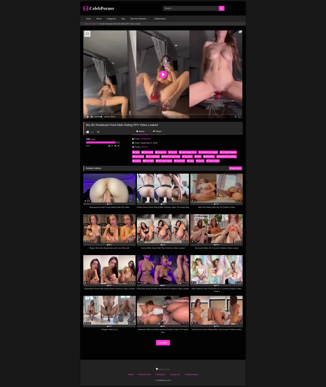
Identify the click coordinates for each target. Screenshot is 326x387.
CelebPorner (101, 8)
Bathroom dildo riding (172, 156)
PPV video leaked (165, 161)
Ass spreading (153, 156)
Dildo (94, 24)
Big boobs (188, 156)
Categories (111, 19)
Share (158, 131)
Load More (163, 343)
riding (191, 161)
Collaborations (160, 19)
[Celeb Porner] (163, 369)
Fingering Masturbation (227, 156)
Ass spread (139, 156)
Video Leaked (214, 161)
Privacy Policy (144, 374)
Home (88, 19)
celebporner (145, 139)
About (141, 131)
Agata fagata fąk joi (189, 152)
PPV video (149, 161)
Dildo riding (149, 152)
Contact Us (175, 374)
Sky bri (145, 147)
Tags (123, 19)
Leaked (137, 161)
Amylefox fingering (229, 152)
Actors (98, 19)
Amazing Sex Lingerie (209, 152)
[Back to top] (318, 379)
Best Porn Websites (138, 19)
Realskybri (162, 152)
